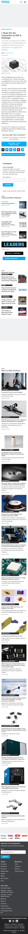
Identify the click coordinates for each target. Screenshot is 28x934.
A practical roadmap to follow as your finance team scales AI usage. (13, 395)
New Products (6, 29)
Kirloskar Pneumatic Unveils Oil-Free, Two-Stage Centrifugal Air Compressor (13, 758)
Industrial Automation (6, 297)
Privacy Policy (9, 926)
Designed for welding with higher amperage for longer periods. (13, 791)
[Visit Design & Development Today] (3, 835)
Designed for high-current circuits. (10, 733)
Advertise (20, 924)
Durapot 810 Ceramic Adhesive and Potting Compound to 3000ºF (11, 514)
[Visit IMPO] (24, 835)
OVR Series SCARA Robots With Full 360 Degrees (12, 816)
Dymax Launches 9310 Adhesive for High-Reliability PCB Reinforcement (13, 578)
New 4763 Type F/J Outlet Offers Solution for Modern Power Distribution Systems (9, 233)
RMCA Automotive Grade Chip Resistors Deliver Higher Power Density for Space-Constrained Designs (13, 665)
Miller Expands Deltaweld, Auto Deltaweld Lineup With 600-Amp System (13, 787)
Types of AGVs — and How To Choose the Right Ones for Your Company (8, 301)
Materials (5, 274)
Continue (8, 185)
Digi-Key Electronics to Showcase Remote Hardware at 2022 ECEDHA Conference (8, 289)
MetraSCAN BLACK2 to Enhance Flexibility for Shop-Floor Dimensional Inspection (13, 545)
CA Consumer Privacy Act (11, 928)
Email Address (7, 177)
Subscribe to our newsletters (14, 144)
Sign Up (5, 856)
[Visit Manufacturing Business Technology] (17, 838)
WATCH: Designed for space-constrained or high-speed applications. (13, 820)
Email (2, 849)
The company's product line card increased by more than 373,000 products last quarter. (13, 611)
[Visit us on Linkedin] (17, 921)
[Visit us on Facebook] (10, 921)
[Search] (21, 2)
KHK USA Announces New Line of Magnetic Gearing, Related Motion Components (9, 213)
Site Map (22, 928)
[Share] (6, 149)
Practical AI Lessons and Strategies (11, 392)
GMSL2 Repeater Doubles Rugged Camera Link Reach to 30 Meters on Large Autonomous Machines (13, 699)
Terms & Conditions (19, 926)
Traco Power (9, 53)
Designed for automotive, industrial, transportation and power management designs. (11, 670)
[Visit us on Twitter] (13, 921)
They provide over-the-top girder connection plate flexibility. (13, 639)
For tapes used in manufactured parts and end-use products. (12, 458)
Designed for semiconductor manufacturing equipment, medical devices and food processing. (13, 425)
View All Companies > (14, 253)
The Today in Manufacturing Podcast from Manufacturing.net (8, 312)
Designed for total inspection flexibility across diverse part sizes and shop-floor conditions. (12, 550)
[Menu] (25, 2)
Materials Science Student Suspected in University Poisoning (9, 278)
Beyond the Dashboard (8, 203)
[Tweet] (14, 149)
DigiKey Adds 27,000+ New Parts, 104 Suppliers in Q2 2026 (12, 607)
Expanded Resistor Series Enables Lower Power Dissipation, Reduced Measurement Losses (13, 730)
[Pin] (18, 149)
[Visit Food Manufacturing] (10, 835)
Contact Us (14, 924)
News (3, 285)
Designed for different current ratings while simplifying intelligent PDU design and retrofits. (13, 488)
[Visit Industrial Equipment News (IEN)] (17, 835)
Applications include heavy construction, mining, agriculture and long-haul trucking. (12, 704)
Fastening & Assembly (8, 449)
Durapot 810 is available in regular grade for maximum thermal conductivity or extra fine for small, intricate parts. (14, 519)
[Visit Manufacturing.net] (10, 838)
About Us (7, 924)
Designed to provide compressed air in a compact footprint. (12, 762)
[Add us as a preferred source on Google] (22, 149)
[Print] (2, 149)
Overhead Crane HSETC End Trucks (11, 636)
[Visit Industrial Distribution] (3, 838)
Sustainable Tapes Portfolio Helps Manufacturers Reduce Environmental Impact (8, 223)
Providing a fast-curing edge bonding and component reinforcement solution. (12, 582)
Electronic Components (8, 661)
